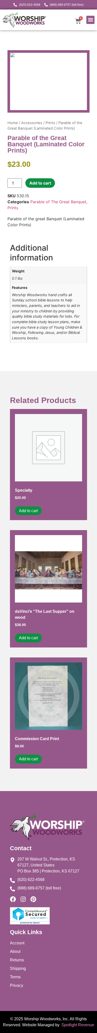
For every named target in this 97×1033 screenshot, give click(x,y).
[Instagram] (23, 899)
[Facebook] (13, 899)
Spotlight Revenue (77, 1025)
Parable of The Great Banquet (58, 201)
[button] (90, 20)
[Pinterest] (33, 899)
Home (12, 123)
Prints (50, 123)
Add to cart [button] (28, 511)
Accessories (31, 123)
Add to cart (40, 183)
